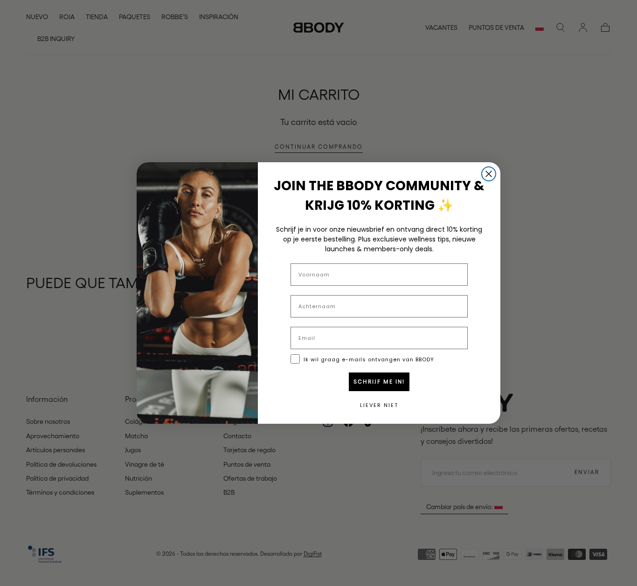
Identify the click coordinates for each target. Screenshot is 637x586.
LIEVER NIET (379, 405)
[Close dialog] (489, 174)
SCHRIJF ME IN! (379, 382)
